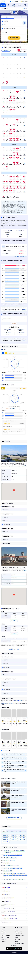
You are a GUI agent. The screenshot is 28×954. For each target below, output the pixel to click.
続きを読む (24, 309)
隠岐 (11, 868)
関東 (1, 860)
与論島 (25, 875)
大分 (22, 873)
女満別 (5, 852)
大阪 (11, 865)
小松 (11, 857)
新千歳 (5, 850)
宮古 (24, 879)
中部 (4, 863)
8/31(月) (11, 246)
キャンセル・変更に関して (5, 935)
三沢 (6, 855)
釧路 (14, 850)
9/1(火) (15, 246)
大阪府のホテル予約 (4, 703)
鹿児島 (5, 875)
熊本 (20, 873)
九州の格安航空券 (12, 44)
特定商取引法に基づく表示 (19, 935)
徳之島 (19, 875)
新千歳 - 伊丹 (14, 837)
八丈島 (11, 860)
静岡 (9, 863)
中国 (1, 868)
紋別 (8, 852)
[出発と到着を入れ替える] (24, 22)
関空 (9, 865)
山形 (17, 855)
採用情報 (16, 941)
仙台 (11, 855)
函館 (17, 850)
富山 (9, 857)
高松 (6, 870)
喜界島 (14, 875)
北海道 (2, 850)
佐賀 (9, 873)
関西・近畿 (3, 865)
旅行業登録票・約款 (18, 931)
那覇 (4, 879)
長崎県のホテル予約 (12, 703)
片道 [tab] (21, 17)
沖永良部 (10, 875)
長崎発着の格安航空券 (19, 44)
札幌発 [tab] (3, 831)
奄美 (7, 875)
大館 (15, 855)
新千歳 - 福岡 (22, 839)
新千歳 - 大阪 (5, 839)
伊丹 (7, 865)
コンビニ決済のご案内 (5, 937)
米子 (6, 868)
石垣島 (7, 879)
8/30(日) (7, 246)
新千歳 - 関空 (22, 837)
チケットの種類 (3, 933)
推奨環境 (16, 937)
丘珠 (8, 850)
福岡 (4, 873)
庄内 (19, 855)
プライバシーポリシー (19, 933)
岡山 (13, 868)
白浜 (17, 865)
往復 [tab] (7, 17)
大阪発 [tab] (25, 831)
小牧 (6, 863)
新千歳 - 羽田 (5, 835)
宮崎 (24, 873)
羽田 (4, 860)
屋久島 (22, 875)
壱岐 (14, 873)
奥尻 (21, 850)
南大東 (16, 879)
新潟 (7, 857)
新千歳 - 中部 (5, 837)
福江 (16, 873)
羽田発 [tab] (8, 831)
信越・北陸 (3, 857)
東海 (1, 862)
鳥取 (4, 868)
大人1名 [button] (5, 32)
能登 (13, 857)
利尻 (10, 852)
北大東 (10, 879)
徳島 (4, 870)
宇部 (17, 868)
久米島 (13, 879)
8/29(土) (3, 246)
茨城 (14, 860)
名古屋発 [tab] (20, 831)
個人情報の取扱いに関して (19, 943)
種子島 (16, 875)
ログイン (25, 8)
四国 (1, 870)
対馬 (18, 873)
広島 (15, 868)
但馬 (15, 865)
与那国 (22, 879)
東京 (9, 860)
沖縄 (1, 879)
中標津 (23, 850)
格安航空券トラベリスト (5, 44)
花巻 (9, 855)
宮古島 (19, 879)
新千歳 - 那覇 (5, 841)
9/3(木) (23, 246)
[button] (14, 21)
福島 (21, 855)
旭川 (10, 850)
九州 (1, 873)
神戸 (13, 865)
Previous (2, 718)
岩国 (21, 868)
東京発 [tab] (16, 831)
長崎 (12, 873)
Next (26, 718)
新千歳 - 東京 (22, 835)
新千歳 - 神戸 (14, 839)
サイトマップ (17, 939)
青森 (4, 855)
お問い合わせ (3, 941)
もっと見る (13, 620)
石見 (19, 868)
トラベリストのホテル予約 (17, 700)
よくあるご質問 (3, 939)
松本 (15, 857)
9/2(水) (19, 246)
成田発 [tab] (12, 831)
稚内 (19, 850)
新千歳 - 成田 (14, 835)
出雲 (9, 868)
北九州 (7, 873)
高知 (11, 870)
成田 (6, 860)
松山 (9, 870)
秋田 (13, 855)
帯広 (12, 850)
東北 (1, 855)
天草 (4, 876)
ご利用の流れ (3, 931)
